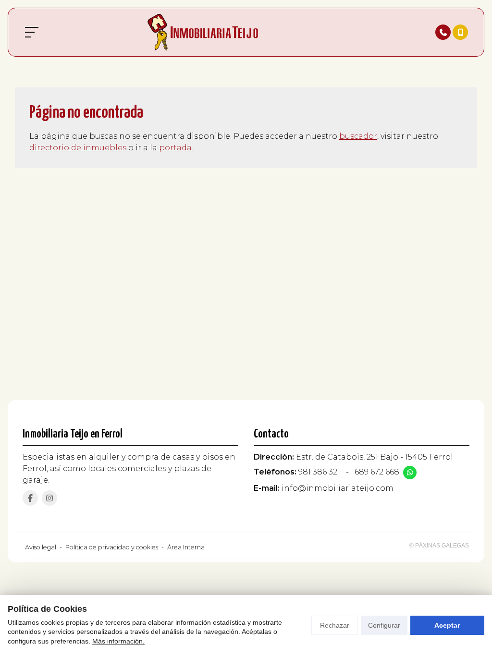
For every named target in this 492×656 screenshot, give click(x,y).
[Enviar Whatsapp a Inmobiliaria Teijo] (410, 472)
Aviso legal (40, 547)
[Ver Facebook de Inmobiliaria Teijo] (30, 498)
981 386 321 (319, 471)
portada (175, 147)
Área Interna (186, 547)
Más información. (118, 641)
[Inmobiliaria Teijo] (203, 32)
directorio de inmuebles (77, 147)
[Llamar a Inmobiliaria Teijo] (443, 32)
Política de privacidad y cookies (111, 547)
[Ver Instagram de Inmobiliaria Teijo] (49, 498)
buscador (358, 136)
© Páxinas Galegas (439, 545)
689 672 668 (377, 471)
